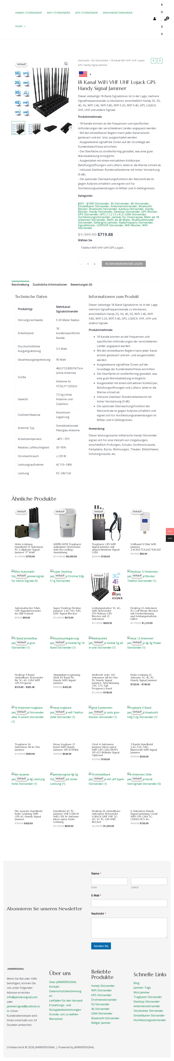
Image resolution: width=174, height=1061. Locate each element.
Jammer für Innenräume (127, 217)
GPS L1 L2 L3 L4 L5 (112, 214)
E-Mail (96, 895)
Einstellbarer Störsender (93, 206)
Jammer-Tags (142, 987)
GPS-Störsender (88, 214)
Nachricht (98, 913)
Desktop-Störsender (127, 212)
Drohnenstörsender (104, 1000)
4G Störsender (139, 203)
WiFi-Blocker (133, 225)
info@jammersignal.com (22, 997)
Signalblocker (86, 225)
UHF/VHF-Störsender (110, 225)
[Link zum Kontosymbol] (154, 18)
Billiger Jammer (101, 1023)
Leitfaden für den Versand (65, 1000)
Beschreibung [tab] (20, 284)
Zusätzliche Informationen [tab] (50, 284)
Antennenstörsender (124, 206)
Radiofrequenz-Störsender (136, 222)
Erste (94, 887)
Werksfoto (56, 1019)
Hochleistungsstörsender (94, 217)
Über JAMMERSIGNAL (63, 982)
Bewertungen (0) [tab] (81, 284)
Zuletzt (135, 887)
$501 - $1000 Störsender (93, 203)
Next (71, 127)
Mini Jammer (142, 992)
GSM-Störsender (135, 214)
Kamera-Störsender (131, 209)
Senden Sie (101, 946)
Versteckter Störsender (148, 1011)
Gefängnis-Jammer (106, 222)
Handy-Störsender (100, 212)
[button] (66, 64)
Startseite (83, 60)
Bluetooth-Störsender (103, 209)
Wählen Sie (85, 240)
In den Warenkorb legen (123, 264)
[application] (24, 26)
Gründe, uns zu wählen (63, 1014)
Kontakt (54, 986)
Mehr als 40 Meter (118, 220)
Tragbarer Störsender (148, 997)
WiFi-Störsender (101, 990)
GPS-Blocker (149, 212)
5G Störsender (100, 1004)
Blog (137, 983)
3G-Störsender (99, 60)
